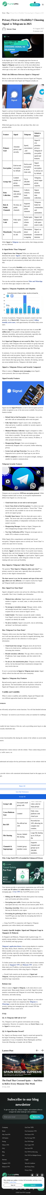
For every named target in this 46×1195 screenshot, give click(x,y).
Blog (8, 13)
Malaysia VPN (6, 1166)
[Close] (42, 1178)
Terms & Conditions (30, 1163)
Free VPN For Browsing (31, 1152)
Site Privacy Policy (29, 1166)
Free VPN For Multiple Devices (33, 1155)
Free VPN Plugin (29, 1141)
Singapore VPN (6, 1163)
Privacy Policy (28, 1170)
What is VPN (5, 1145)
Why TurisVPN (6, 1134)
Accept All (33, 1185)
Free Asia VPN (29, 1148)
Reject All (13, 1185)
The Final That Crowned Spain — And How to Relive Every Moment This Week (22, 1082)
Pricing (4, 1141)
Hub (3, 1155)
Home (3, 13)
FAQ (3, 1148)
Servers (4, 1159)
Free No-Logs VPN (30, 1138)
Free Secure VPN (29, 1134)
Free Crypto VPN (29, 1145)
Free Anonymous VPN (31, 1131)
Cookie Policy (12, 1182)
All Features (5, 1138)
